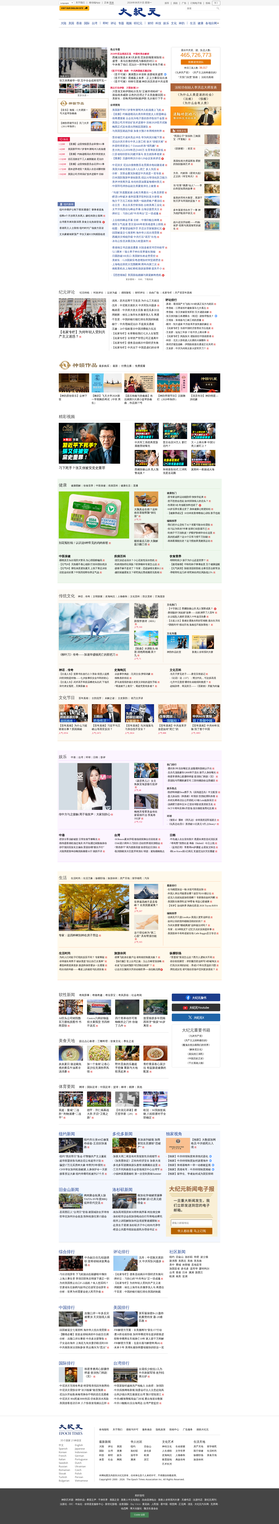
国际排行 (67, 1363)
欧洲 (172, 1276)
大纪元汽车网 (201, 1504)
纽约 (172, 1257)
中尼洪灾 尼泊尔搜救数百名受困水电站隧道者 (138, 165)
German (79, 1455)
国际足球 (92, 1087)
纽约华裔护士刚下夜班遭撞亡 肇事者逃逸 (81, 209)
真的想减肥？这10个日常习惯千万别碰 (188, 537)
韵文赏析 (147, 596)
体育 (101, 1459)
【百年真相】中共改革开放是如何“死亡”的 (172, 727)
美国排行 (121, 1307)
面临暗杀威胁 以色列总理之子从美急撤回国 (137, 95)
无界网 (214, 1504)
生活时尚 (76, 878)
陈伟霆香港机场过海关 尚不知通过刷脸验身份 (83, 843)
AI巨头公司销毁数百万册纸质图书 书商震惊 (70, 1022)
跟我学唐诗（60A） (145, 621)
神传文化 (167, 1446)
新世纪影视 (111, 1504)
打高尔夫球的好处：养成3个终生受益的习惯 (193, 965)
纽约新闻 (68, 204)
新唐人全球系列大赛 (202, 652)
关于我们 (80, 2)
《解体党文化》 (195, 1049)
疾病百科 (113, 485)
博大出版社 (136, 1508)
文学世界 (180, 1450)
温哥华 (194, 1268)
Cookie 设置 (139, 1515)
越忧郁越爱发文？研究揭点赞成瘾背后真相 (137, 572)
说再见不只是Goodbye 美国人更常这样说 (189, 917)
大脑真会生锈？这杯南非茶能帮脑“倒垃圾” (145, 512)
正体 (106, 2)
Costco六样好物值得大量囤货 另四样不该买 (98, 1022)
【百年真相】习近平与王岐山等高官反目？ (106, 727)
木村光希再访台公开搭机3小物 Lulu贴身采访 (191, 800)
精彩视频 (67, 416)
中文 (61, 1445)
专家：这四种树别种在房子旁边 (78, 935)
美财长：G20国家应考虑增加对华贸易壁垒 (136, 260)
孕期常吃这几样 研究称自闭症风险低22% (191, 572)
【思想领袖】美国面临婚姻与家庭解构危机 (136, 275)
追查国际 (124, 1504)
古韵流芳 (96, 698)
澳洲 (191, 1272)
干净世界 (103, 1499)
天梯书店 (186, 1499)
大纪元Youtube (199, 1007)
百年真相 (83, 698)
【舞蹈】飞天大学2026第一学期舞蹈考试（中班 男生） (106, 399)
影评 (103, 757)
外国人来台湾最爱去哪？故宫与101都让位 (189, 893)
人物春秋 (122, 596)
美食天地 (67, 1040)
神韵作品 (80, 1499)
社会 (110, 1459)
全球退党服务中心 (93, 1504)
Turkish (63, 1477)
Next (103, 63)
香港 (79, 23)
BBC (71, 1504)
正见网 (182, 1504)
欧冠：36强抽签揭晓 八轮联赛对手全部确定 (154, 1114)
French (62, 1455)
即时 (105, 23)
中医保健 (101, 485)
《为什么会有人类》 (195, 103)
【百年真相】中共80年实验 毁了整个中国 (205, 727)
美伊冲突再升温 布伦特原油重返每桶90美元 (137, 181)
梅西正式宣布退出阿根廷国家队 (130, 126)
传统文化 (181, 130)
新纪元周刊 (210, 1499)
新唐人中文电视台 (130, 1499)
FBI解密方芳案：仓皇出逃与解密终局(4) (137, 1343)
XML (140, 279)
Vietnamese (81, 1480)
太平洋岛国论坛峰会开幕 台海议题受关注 (135, 209)
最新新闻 (105, 1442)
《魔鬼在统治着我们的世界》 (196, 1044)
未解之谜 (109, 698)
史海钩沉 (110, 596)
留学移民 (137, 878)
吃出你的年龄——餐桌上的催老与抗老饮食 (81, 969)
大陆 (63, 23)
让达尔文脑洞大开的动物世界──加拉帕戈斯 (137, 969)
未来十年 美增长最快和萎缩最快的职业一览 (139, 1347)
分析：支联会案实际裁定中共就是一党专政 (136, 173)
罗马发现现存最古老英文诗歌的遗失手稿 (136, 682)
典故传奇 (180, 1459)
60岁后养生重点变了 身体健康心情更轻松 (189, 509)
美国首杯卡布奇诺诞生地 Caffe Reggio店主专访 (192, 933)
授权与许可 (132, 1429)
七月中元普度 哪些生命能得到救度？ (189, 682)
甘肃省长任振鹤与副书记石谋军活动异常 (83, 1287)
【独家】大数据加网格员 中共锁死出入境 (203, 1143)
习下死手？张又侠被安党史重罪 (82, 468)
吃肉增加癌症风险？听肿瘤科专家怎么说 (136, 564)
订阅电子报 (196, 3)
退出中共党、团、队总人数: (196, 50)
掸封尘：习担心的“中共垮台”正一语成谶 (135, 213)
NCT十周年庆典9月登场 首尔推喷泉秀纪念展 (191, 808)
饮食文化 (115, 1041)
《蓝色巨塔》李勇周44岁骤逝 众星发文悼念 (192, 847)
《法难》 (188, 98)
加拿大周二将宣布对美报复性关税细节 (135, 1156)
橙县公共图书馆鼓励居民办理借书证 (134, 1229)
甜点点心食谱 (87, 1041)
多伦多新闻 (122, 1133)
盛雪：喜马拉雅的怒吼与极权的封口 (133, 61)
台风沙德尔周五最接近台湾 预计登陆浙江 (137, 1394)
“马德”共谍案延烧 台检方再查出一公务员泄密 (138, 192)
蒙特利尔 (204, 1268)
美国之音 (114, 1499)
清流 (190, 1504)
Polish (78, 1473)
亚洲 (184, 1276)
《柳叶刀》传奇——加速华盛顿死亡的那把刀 (87, 654)
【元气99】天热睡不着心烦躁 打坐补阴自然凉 (83, 564)
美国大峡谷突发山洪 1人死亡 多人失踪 (134, 169)
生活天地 (199, 1442)
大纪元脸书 (199, 998)
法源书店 (197, 1499)
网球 (81, 1087)
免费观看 (140, 366)
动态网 (124, 1508)
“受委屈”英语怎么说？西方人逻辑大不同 (191, 957)
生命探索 (180, 1446)
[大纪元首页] (71, 1434)
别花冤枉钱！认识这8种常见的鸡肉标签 (83, 542)
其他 (139, 1087)
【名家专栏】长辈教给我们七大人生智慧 (135, 333)
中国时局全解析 (141, 54)
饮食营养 (88, 485)
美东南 (198, 1261)
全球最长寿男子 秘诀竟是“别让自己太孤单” (81, 961)
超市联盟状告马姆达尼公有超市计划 (80, 1160)
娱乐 (166, 23)
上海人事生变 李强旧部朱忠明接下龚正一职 (84, 1278)
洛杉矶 (189, 1257)
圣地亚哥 (196, 1264)
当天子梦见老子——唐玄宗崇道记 (187, 674)
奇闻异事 (84, 995)
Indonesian (81, 1452)
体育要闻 (67, 1086)
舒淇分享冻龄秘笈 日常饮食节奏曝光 (78, 839)
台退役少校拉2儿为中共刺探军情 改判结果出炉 (151, 1372)
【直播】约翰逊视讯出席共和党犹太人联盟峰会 (139, 114)
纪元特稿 (84, 292)
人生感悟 (167, 1450)
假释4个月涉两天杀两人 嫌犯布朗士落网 (81, 215)
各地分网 (211, 23)
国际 (87, 23)
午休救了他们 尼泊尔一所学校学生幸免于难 (137, 64)
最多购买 (104, 366)
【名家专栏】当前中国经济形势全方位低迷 (188, 328)
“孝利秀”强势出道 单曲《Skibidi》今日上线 (192, 843)
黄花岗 (145, 1504)
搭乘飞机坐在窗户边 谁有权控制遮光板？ (136, 957)
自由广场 (154, 292)
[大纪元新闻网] (139, 12)
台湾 (94, 23)
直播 (135, 485)
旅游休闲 (112, 878)
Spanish (63, 1448)
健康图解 (76, 485)
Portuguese (81, 1459)
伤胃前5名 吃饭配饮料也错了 (183, 505)
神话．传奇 (84, 596)
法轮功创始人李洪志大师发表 (196, 87)
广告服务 (188, 1429)
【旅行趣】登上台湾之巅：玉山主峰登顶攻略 (138, 961)
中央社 (78, 1504)
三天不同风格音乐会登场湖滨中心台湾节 (136, 1169)
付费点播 (126, 366)
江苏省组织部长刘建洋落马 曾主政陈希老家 (137, 154)
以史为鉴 (112, 292)
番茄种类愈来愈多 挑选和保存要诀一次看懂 (81, 965)
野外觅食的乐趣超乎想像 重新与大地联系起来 (126, 1068)
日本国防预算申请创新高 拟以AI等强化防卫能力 (139, 177)
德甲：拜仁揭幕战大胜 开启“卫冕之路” (98, 1114)
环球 (88, 757)
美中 (172, 1264)
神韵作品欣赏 (174, 652)
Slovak (62, 1473)
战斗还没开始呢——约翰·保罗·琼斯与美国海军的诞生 (187, 225)
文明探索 (98, 596)
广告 (184, 3)
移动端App (94, 2)
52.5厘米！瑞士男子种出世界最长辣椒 (135, 251)
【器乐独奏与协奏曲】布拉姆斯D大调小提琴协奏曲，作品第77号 (138, 399)
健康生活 (125, 485)
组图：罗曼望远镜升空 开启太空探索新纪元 (137, 228)
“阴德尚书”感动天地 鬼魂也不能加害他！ (189, 624)
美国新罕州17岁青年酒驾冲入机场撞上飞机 (136, 110)
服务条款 (147, 1429)
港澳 (119, 1450)
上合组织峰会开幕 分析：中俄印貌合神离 (135, 220)
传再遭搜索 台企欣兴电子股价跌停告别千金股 (138, 118)
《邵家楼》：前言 (183, 148)
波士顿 (204, 1257)
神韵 (181, 23)
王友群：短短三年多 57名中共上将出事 (186, 332)
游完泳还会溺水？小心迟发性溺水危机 (135, 560)
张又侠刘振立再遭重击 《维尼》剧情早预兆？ (190, 316)
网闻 (119, 1459)
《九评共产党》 (182, 72)
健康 (200, 23)
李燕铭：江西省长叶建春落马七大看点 (186, 308)
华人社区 (136, 1442)
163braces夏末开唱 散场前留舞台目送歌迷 (136, 839)
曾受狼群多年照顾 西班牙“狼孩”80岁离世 (154, 1022)
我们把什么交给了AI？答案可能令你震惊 (189, 524)
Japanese (80, 1448)
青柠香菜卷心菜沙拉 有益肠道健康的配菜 (154, 1068)
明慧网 (173, 1504)
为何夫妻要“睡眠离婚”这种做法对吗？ (187, 925)
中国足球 (105, 1087)
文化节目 (67, 697)
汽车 (147, 878)
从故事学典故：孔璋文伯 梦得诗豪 (132, 674)
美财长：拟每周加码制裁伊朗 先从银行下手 (137, 98)
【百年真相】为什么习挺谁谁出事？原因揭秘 (73, 727)
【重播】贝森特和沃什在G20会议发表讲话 (136, 158)
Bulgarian (64, 1480)
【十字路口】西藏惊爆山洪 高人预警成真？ (190, 608)
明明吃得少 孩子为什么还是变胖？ (188, 560)
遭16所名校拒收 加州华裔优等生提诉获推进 (139, 1334)
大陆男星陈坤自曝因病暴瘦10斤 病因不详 (80, 851)
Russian (63, 1466)
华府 (196, 1257)
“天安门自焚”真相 (188, 77)
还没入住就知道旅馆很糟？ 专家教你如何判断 (191, 897)
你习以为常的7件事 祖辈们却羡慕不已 (187, 528)
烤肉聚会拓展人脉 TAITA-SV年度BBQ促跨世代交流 (95, 1199)
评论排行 (171, 300)
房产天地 (125, 878)
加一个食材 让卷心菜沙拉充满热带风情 (98, 1068)
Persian (79, 1477)
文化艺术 (168, 1442)
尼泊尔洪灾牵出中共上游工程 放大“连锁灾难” (138, 141)
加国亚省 (174, 1268)
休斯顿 (186, 1264)
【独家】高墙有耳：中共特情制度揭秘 (189, 1169)
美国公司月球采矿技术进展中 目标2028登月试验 (139, 122)
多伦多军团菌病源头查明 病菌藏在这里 (135, 1165)
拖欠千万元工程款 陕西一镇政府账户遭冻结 (137, 200)
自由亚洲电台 (149, 1499)
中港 (73, 757)
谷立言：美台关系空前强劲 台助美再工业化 (137, 205)
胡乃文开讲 (137, 698)
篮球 (115, 1087)
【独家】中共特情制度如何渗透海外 (187, 1160)
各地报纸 (104, 1429)
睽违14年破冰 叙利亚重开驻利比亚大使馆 (135, 196)
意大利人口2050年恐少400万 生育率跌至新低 (137, 150)
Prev (63, 63)
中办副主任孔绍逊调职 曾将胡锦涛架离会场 (97, 1261)
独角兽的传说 (122, 678)
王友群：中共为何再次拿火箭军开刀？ (186, 348)
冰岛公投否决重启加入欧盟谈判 (130, 241)
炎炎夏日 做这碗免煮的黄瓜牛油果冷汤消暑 (70, 1068)
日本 (184, 1272)
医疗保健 (198, 1450)
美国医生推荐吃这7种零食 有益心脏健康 (188, 901)
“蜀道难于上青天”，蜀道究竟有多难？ (134, 686)
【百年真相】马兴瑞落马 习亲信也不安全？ (139, 727)
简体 (111, 2)
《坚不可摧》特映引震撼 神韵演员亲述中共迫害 (140, 81)
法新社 (63, 1504)
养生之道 (129, 1041)
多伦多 (185, 1268)
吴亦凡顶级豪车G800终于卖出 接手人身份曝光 (192, 772)
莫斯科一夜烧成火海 (202, 469)
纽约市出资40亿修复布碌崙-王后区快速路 (96, 1143)
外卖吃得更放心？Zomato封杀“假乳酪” (134, 145)
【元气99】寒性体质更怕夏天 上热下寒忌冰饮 (83, 568)
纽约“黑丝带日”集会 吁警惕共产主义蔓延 (83, 1156)
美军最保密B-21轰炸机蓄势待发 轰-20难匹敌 (151, 1317)
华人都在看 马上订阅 (191, 1231)
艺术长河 (167, 1463)
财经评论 (140, 292)
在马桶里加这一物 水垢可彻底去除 (185, 889)
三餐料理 (102, 1041)
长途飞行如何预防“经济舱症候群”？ (133, 965)
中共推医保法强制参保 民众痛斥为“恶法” (83, 1347)
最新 (115, 366)
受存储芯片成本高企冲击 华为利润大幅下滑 (137, 137)
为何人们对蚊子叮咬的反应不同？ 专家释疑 (81, 957)
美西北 (182, 1261)
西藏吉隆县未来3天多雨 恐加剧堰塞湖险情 (137, 57)
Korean (63, 1452)
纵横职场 (100, 878)
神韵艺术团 (67, 1499)
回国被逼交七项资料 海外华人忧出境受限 (135, 232)
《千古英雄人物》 (195, 1063)
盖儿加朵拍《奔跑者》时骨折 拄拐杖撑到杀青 (191, 796)
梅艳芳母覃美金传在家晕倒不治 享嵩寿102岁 (145, 815)
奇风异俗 (123, 995)
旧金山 (180, 1257)
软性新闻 (67, 994)
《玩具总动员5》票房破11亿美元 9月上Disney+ (192, 824)
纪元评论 (67, 292)
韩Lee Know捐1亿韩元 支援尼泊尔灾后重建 (192, 851)
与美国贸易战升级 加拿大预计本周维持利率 (137, 131)
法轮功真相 (207, 77)
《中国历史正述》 (195, 1058)
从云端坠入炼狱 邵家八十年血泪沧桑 (187, 616)
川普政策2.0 (132, 88)
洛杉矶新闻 (122, 1189)
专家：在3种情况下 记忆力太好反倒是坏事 (190, 929)
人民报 (155, 1504)
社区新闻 (177, 1251)
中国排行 (67, 1307)
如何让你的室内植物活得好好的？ (185, 921)
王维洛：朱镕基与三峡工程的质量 (183, 320)
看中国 (164, 1504)
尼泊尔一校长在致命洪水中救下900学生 (83, 80)
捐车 (167, 3)
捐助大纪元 (202, 1429)
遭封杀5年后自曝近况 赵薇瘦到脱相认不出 (190, 768)
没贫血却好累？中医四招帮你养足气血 (79, 572)
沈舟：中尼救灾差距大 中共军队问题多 (134, 305)
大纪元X (199, 1017)
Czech (78, 1470)
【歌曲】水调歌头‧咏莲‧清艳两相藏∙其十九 (146, 652)
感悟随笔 (126, 292)
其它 (146, 1459)
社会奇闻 (136, 995)
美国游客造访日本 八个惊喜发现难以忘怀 (83, 1403)
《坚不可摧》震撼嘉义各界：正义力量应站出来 (139, 78)
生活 (193, 23)
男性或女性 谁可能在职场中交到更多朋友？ (192, 969)
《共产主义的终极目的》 (204, 72)
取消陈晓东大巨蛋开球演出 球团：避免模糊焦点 (140, 851)
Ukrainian (80, 1466)
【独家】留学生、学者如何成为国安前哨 (190, 1173)
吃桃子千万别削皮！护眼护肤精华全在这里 (190, 533)
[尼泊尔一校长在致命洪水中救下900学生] (83, 62)
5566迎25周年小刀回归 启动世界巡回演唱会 (137, 843)
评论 (113, 23)
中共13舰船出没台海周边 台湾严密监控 (136, 1403)
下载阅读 (149, 279)
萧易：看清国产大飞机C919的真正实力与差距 (189, 304)
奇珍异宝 (110, 995)
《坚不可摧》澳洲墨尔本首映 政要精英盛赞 (137, 74)
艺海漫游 (160, 596)
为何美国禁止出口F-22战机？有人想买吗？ (84, 1283)
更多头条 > (83, 95)
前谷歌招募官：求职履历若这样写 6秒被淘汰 (193, 961)
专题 (121, 23)
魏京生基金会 (151, 1508)
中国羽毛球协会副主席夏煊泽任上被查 (134, 186)
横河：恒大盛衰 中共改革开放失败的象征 (187, 324)
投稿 (208, 3)
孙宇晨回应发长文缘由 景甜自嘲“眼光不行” (81, 847)
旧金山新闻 (69, 1189)
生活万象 (88, 878)
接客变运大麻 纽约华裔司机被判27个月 (82, 1173)
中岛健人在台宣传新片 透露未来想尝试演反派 (194, 839)
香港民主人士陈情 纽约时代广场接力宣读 (81, 228)
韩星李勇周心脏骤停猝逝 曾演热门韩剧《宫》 (191, 776)
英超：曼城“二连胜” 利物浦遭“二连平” (70, 1114)
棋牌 (131, 1087)
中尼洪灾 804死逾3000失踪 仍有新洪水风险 (84, 1398)
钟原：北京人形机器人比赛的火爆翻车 (186, 340)
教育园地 (167, 1459)
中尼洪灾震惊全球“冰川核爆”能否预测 (81, 1390)
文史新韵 (123, 698)
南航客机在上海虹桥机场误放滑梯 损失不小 (137, 268)
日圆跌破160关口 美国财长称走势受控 (133, 256)
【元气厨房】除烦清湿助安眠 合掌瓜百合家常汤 (195, 568)
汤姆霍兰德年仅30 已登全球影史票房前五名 (190, 804)
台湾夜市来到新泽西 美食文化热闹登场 (80, 222)
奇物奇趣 (97, 995)
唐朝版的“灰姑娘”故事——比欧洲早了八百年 (191, 612)
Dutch (78, 1462)
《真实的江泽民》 (195, 1053)
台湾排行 (121, 1363)
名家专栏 (167, 292)
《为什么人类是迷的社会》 (195, 94)
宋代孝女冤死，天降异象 (72, 686)
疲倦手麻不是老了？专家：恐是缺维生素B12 (138, 568)
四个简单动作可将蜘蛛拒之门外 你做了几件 (126, 1022)
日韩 (95, 757)
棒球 (123, 1087)
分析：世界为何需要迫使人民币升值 (80, 1291)
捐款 (175, 3)
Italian (62, 1459)
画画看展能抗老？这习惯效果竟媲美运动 (189, 541)
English (79, 1445)
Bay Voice (135, 1504)
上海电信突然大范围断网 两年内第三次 (134, 264)
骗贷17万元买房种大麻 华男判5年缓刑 (81, 1165)
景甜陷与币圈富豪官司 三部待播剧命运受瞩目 (191, 780)
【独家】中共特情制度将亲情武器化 (187, 1156)
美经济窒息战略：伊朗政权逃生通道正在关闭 (189, 344)
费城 (178, 1264)
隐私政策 (160, 1429)
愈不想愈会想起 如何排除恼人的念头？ (188, 501)
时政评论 (98, 292)
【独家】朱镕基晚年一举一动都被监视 (189, 1165)
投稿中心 (174, 1429)
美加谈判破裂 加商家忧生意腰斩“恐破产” (149, 1143)
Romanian (64, 1470)
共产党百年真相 (183, 292)
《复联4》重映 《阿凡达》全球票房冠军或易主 (192, 820)
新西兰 (199, 1272)
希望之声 (91, 1499)
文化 (174, 23)
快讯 (65, 139)
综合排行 (67, 1251)
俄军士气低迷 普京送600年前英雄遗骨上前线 (137, 224)
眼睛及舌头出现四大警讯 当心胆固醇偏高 (80, 560)
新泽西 (173, 1261)
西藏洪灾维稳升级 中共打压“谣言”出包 (134, 236)
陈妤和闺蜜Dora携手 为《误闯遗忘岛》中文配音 (192, 792)
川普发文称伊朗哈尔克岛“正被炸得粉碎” (135, 91)
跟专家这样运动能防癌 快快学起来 (185, 497)
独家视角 (174, 1133)
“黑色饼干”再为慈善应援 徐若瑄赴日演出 (136, 847)
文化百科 (135, 596)
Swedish (63, 1462)
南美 (178, 1276)
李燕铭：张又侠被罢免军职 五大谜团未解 (187, 312)
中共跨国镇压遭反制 (141, 71)
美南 (190, 1261)
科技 (158, 23)
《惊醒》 (203, 98)
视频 (129, 23)
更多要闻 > (131, 279)
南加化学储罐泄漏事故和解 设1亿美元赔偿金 (150, 1199)
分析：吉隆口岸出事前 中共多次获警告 (82, 1338)
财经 (150, 23)
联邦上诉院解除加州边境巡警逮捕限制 (135, 1220)
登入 (216, 3)
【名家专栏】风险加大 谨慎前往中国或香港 (188, 336)
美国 (71, 23)
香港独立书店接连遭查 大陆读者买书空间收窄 (138, 247)
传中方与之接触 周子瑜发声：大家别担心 (84, 814)
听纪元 (138, 23)
